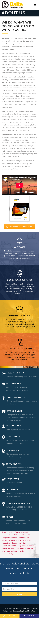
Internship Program (19, 316)
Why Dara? (19, 247)
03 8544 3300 (10, 616)
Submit (19, 594)
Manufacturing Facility (19, 349)
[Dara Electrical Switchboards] (12, 4)
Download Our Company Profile (21, 227)
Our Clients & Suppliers (19, 280)
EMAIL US (30, 616)
